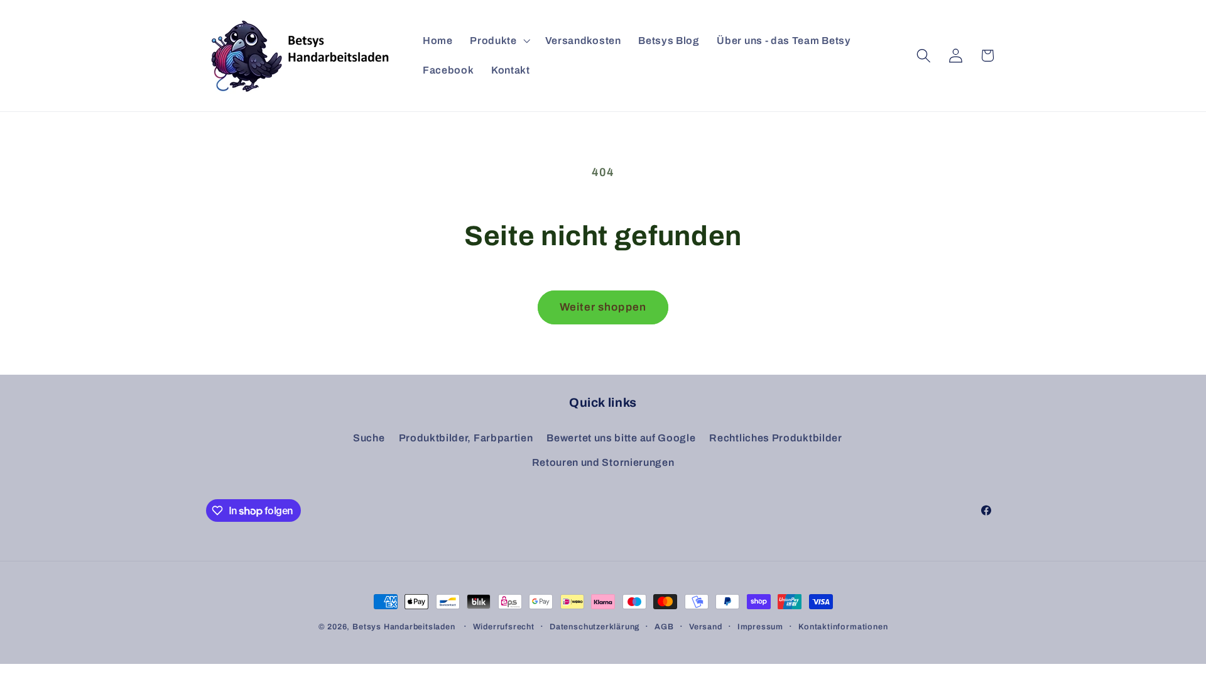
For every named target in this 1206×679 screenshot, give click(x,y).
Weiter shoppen (603, 307)
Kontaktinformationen (843, 626)
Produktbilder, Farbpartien (466, 438)
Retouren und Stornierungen (603, 462)
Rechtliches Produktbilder (775, 438)
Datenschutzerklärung (594, 626)
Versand (705, 626)
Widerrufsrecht (504, 626)
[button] (498, 41)
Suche (368, 438)
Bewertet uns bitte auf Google (620, 438)
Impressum (760, 626)
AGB (664, 626)
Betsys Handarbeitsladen (403, 626)
